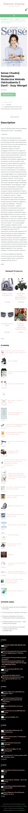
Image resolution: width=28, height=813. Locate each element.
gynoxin (16, 106)
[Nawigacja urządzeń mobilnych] (14, 15)
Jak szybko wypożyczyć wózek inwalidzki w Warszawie (14, 608)
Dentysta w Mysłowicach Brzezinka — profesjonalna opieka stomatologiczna (13, 617)
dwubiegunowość (9, 106)
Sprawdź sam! (8, 94)
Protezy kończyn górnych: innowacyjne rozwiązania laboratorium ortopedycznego (13, 628)
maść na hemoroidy (16, 108)
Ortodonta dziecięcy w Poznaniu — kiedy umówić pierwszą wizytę (14, 622)
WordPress (21, 810)
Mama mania (14, 4)
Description (14, 117)
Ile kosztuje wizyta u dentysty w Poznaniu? (14, 612)
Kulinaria (8, 104)
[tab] (14, 117)
